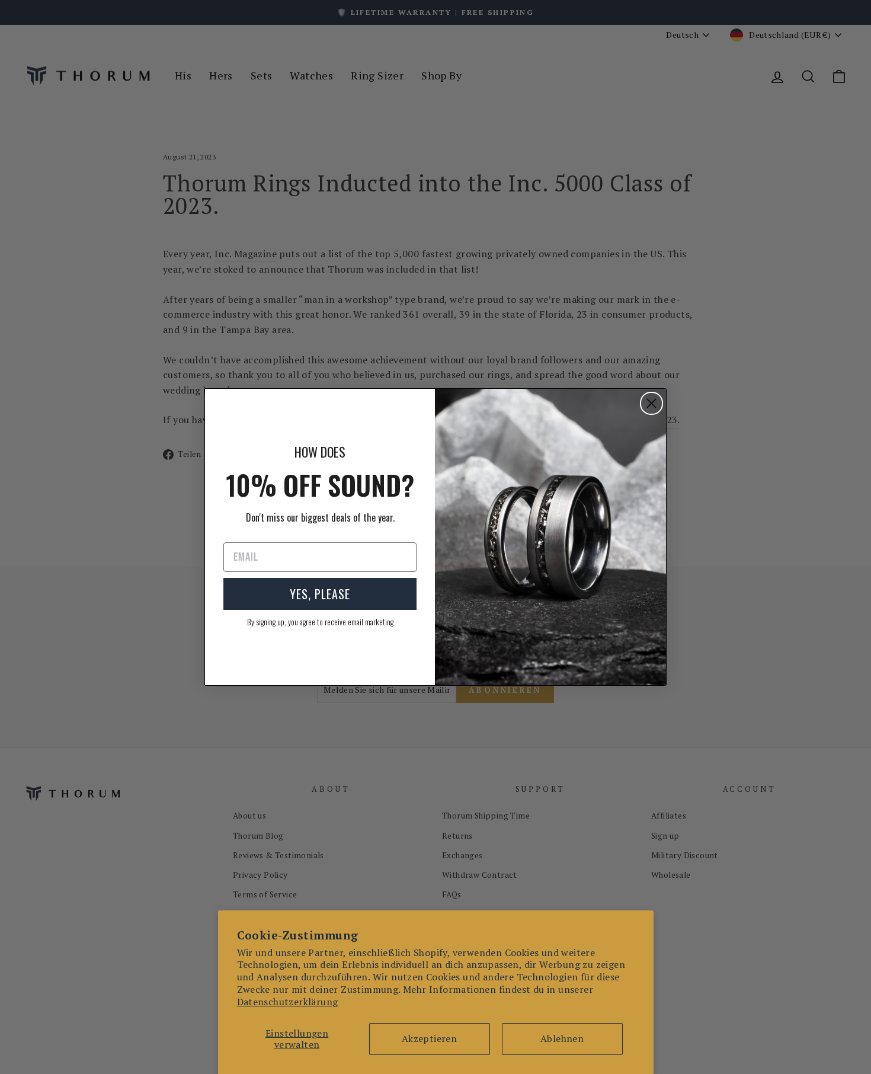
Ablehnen (562, 1038)
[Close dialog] (651, 403)
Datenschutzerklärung (287, 1001)
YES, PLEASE (320, 594)
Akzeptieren (429, 1038)
